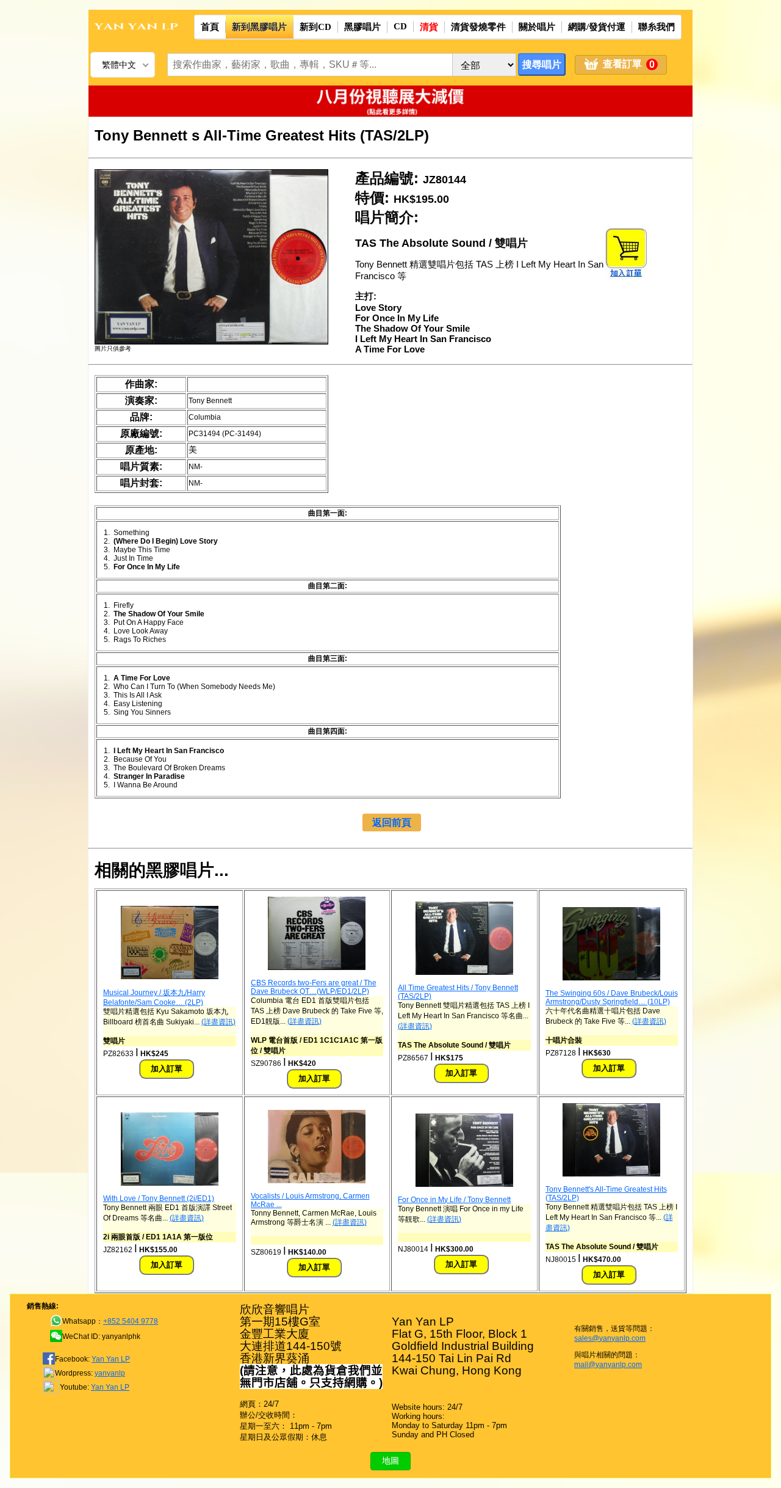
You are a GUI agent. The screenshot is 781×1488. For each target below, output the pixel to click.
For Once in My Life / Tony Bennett (454, 1199)
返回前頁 (391, 822)
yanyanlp (110, 1373)
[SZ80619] (316, 1180)
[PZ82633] (169, 976)
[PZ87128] (611, 978)
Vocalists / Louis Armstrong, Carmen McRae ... (310, 1200)
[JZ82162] (169, 1183)
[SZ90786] (316, 967)
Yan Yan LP (111, 1359)
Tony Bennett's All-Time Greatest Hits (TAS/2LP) (606, 1193)
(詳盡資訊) (218, 1022)
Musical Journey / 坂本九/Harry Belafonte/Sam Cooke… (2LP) (154, 997)
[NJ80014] (464, 1184)
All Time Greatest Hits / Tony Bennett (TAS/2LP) (458, 992)
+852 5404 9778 (130, 1321)
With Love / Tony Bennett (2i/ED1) (158, 1198)
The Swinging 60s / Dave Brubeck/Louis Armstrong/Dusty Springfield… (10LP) (611, 997)
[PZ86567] (464, 972)
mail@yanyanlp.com (608, 1364)
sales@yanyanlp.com (610, 1338)
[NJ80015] (611, 1174)
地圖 (390, 1460)
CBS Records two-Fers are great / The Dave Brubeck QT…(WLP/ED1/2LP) (313, 987)
